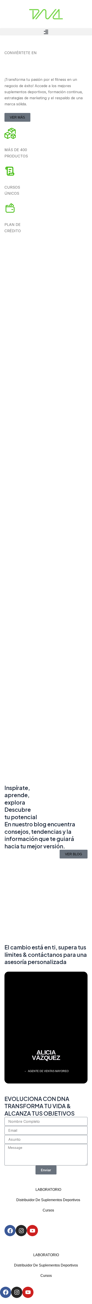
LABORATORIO (48, 1189)
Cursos (48, 1210)
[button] (46, 31)
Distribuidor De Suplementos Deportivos (48, 1200)
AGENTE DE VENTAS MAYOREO (48, 1071)
